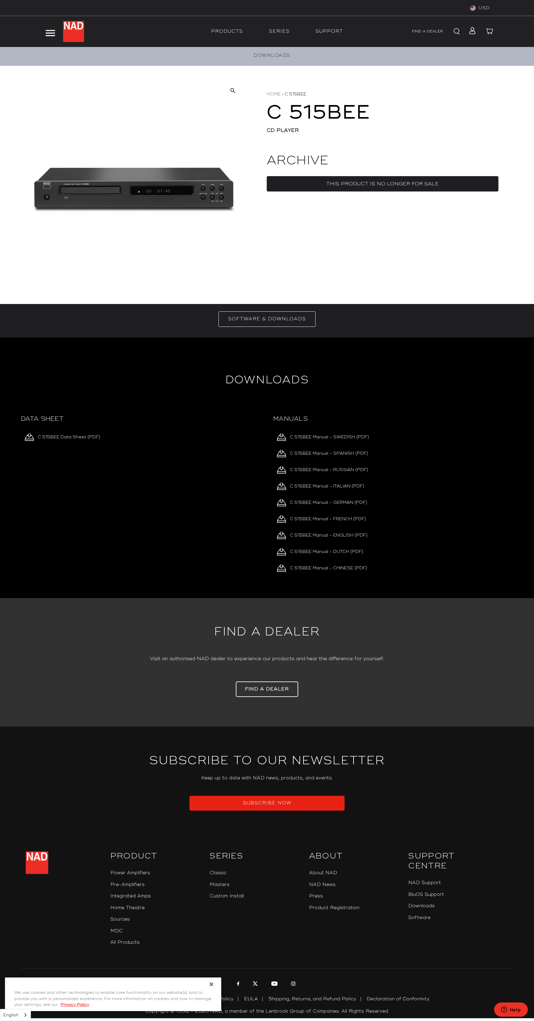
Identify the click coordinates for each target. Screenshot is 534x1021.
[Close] (211, 984)
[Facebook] (237, 984)
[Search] (455, 31)
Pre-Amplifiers (127, 885)
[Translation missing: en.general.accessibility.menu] (50, 31)
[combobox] (15, 1015)
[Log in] (470, 31)
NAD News (322, 885)
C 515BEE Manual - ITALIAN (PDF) (327, 486)
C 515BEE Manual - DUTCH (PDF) (326, 551)
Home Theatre (127, 908)
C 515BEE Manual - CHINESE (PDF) (328, 568)
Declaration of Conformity (398, 999)
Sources (120, 919)
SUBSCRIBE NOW (267, 803)
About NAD (323, 873)
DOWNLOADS (271, 55)
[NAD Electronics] (73, 31)
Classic (218, 873)
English (10, 1015)
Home (274, 94)
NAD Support (424, 883)
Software (419, 918)
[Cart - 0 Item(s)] (489, 31)
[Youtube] (274, 984)
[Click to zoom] (233, 90)
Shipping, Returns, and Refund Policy (312, 999)
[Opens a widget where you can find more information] (511, 1010)
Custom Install (227, 896)
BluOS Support (426, 894)
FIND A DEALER (427, 31)
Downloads (421, 906)
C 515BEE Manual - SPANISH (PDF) (329, 453)
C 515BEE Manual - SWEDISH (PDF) (329, 437)
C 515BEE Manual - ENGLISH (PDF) (328, 535)
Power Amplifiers (130, 873)
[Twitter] (254, 984)
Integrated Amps (130, 896)
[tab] (267, 319)
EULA (251, 999)
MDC (116, 931)
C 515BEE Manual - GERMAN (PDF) (328, 502)
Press (316, 896)
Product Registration (334, 908)
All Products (125, 942)
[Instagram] (292, 984)
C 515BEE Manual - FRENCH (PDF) (328, 518)
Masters (220, 885)
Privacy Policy (75, 1004)
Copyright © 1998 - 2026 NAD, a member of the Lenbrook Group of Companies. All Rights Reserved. (267, 1011)
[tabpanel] (267, 467)
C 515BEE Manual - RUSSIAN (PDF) (329, 469)
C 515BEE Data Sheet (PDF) (69, 437)
